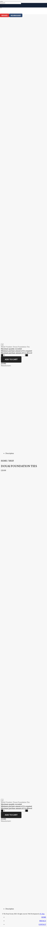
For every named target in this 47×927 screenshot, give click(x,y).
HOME (43, 917)
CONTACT (42, 924)
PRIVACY (42, 921)
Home (4, 460)
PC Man (42, 914)
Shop (11, 460)
